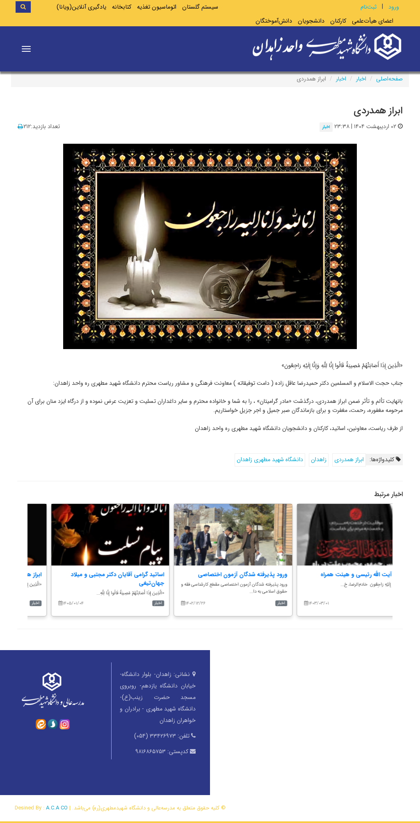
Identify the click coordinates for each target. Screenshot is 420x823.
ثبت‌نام (369, 6)
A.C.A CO (57, 808)
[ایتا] (41, 724)
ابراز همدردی (349, 459)
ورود (393, 6)
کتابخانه (121, 7)
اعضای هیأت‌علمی (372, 21)
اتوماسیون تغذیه (156, 7)
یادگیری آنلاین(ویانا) (81, 7)
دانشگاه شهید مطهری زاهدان (270, 459)
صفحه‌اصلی (389, 78)
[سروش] (53, 724)
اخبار (361, 78)
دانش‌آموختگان (274, 21)
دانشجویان (311, 21)
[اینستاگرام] (64, 724)
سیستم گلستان (200, 7)
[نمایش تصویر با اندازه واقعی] (210, 245)
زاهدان (318, 459)
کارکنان (338, 21)
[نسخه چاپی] (20, 126)
